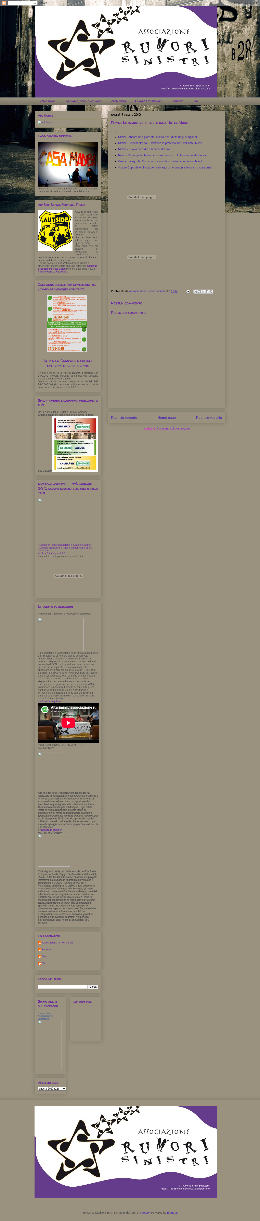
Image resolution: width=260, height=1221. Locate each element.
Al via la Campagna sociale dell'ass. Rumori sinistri (68, 363)
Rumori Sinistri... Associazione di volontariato (46, 1016)
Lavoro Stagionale (148, 101)
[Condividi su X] (203, 292)
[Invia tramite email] (195, 292)
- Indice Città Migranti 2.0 (51, 553)
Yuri (44, 963)
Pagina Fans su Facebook (52, 271)
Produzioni (118, 101)
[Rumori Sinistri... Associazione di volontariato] (50, 1069)
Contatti (177, 101)
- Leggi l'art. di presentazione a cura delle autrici (64, 544)
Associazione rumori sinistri (57, 942)
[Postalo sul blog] (199, 292)
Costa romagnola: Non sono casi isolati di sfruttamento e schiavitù (161, 161)
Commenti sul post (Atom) (173, 428)
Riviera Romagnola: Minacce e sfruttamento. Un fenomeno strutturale (162, 155)
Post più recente (124, 418)
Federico (47, 949)
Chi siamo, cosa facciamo (83, 101)
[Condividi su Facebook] (207, 292)
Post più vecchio (209, 418)
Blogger (172, 1212)
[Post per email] (188, 291)
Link (195, 101)
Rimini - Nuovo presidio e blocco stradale (144, 149)
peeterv (145, 1212)
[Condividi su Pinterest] (211, 292)
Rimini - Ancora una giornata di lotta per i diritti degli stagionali (157, 137)
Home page (47, 101)
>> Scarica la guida (49, 701)
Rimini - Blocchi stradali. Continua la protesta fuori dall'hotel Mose (160, 143)
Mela (45, 956)
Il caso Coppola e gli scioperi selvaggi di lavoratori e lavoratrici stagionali (165, 167)
